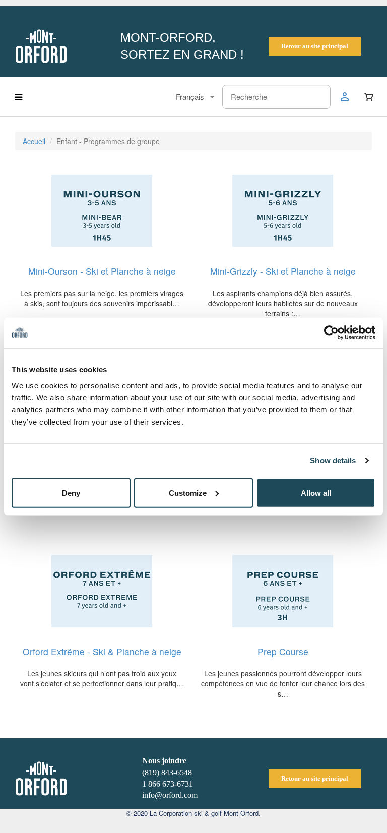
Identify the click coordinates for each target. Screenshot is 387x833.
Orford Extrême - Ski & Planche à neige (102, 651)
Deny (71, 492)
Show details (333, 460)
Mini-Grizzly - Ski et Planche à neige (283, 271)
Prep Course (282, 651)
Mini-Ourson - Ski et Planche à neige (102, 271)
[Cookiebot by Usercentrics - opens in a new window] (331, 332)
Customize (188, 492)
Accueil (34, 141)
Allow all (316, 492)
